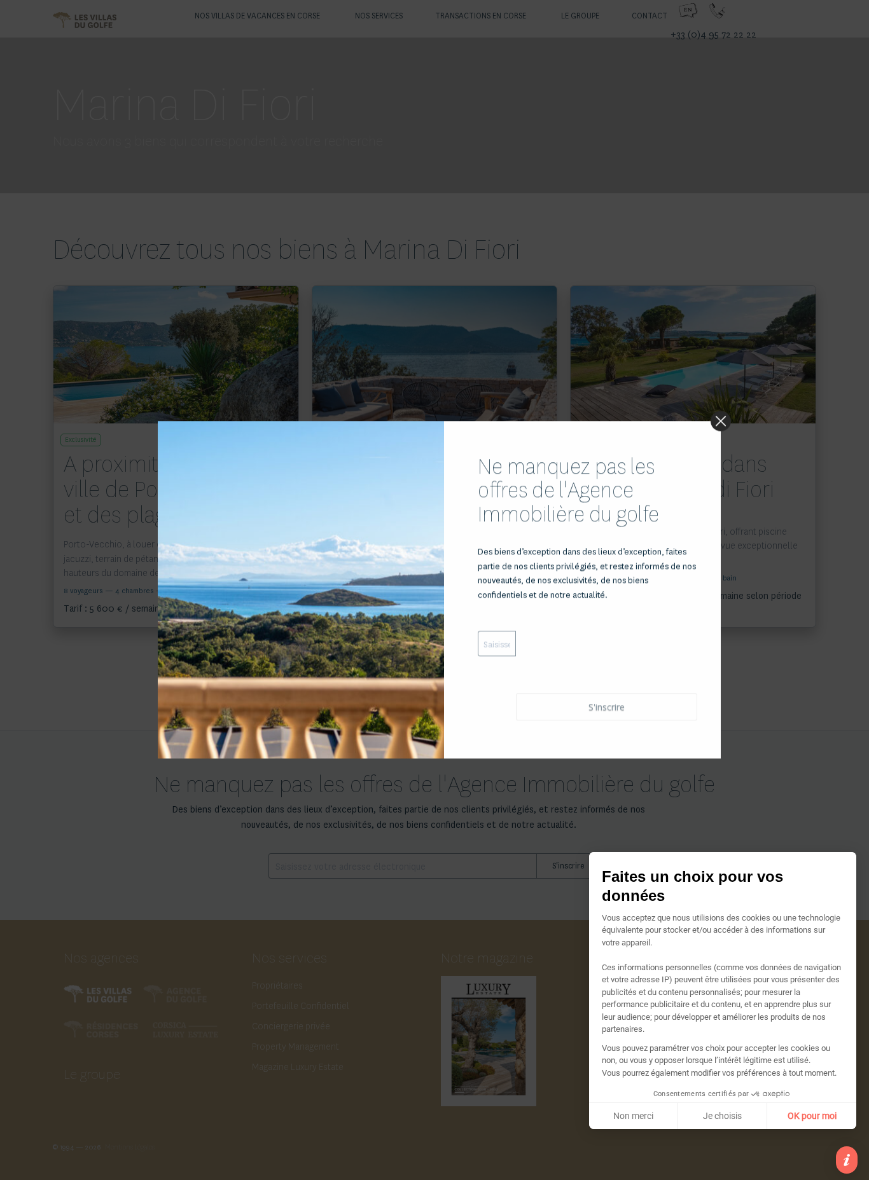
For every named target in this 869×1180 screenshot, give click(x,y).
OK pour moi (812, 1116)
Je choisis (722, 1116)
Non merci (633, 1116)
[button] (847, 1160)
